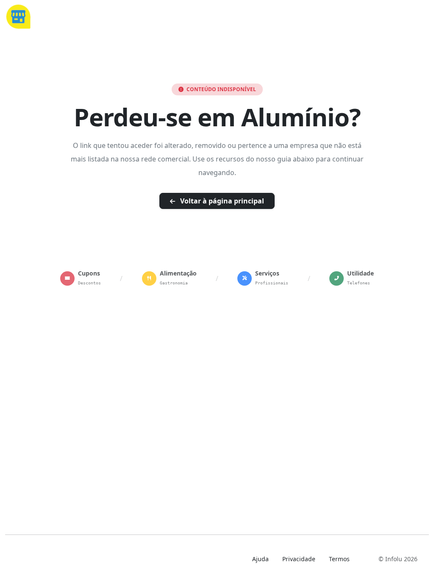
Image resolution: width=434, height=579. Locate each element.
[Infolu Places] (18, 15)
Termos (339, 559)
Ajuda (260, 559)
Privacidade (298, 559)
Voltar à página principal (221, 201)
